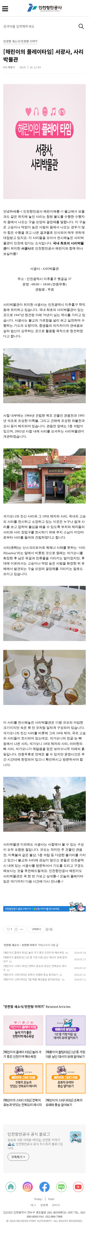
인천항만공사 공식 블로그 (29, 1134)
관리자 (56, 1205)
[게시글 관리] (21, 929)
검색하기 (81, 26)
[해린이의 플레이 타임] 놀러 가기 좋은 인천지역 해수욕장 (33, 952)
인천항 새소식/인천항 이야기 (20, 41)
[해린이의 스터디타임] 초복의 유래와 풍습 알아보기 (30, 974)
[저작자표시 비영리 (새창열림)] (49, 929)
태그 (33, 1205)
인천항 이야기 (29, 945)
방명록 (44, 1205)
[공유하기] (16, 929)
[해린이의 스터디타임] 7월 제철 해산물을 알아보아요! (31, 979)
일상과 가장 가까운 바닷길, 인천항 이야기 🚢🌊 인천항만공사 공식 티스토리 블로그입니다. (35, 1144)
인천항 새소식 (11, 945)
